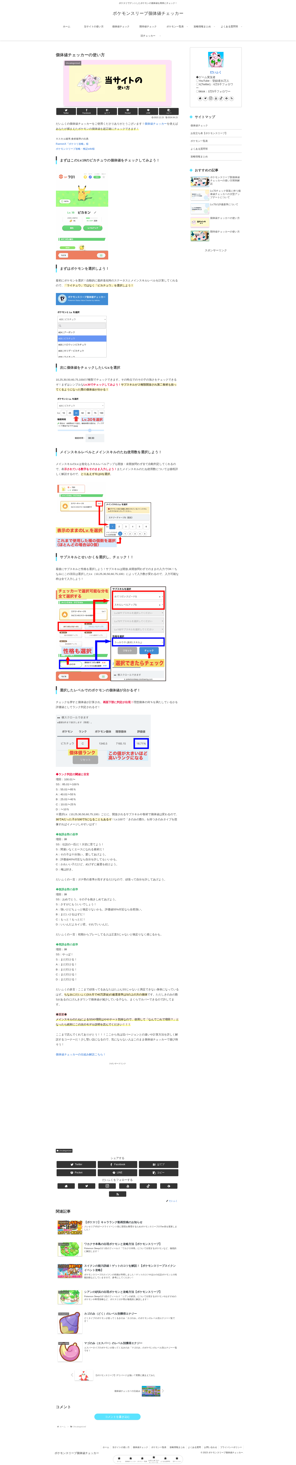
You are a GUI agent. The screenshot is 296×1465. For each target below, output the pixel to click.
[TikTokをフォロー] (148, 1186)
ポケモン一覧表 (199, 140)
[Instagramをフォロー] (107, 1186)
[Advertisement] (117, 1102)
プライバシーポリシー (231, 1447)
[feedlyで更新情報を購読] (168, 1186)
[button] (169, 111)
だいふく (216, 72)
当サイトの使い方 (121, 1447)
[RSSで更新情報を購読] (117, 1194)
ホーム (106, 1447)
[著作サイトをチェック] (66, 1186)
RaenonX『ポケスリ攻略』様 (72, 144)
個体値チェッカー (156, 123)
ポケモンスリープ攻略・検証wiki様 (75, 149)
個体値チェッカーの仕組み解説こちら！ (81, 1054)
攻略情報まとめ (199, 156)
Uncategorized (65, 1151)
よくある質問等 (199, 148)
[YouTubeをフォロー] (127, 1186)
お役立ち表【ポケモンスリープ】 (209, 133)
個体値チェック (199, 125)
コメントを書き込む (117, 1416)
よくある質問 (194, 1447)
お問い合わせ (210, 1447)
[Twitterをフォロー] (86, 1186)
